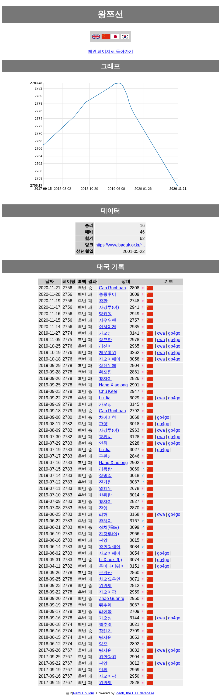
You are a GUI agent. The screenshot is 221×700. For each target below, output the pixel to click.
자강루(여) (109, 307)
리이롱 (105, 611)
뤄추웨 (105, 605)
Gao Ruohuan (112, 288)
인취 (103, 443)
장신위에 (107, 365)
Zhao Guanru (111, 598)
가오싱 (105, 333)
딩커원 (105, 313)
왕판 (103, 300)
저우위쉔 (107, 320)
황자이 (105, 378)
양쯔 (103, 643)
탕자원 (105, 637)
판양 (103, 423)
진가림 (105, 482)
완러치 (105, 521)
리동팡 (105, 469)
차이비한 (107, 417)
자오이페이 (109, 359)
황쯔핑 (105, 372)
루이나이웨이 (112, 566)
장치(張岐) (109, 527)
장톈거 (105, 631)
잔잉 (103, 508)
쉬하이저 (107, 326)
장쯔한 (105, 339)
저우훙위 (107, 352)
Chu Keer (108, 391)
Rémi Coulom (83, 693)
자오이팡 (107, 592)
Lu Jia (104, 398)
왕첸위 (105, 488)
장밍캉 (105, 475)
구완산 (105, 456)
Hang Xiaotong (113, 385)
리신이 (105, 346)
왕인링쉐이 (109, 546)
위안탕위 (107, 656)
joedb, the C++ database (135, 693)
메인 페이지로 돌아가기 (110, 51)
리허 (103, 514)
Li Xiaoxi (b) (110, 559)
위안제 (105, 585)
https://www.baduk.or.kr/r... (120, 245)
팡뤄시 (105, 436)
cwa (161, 333)
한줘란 (105, 495)
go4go (174, 333)
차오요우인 (109, 579)
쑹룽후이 (107, 294)
